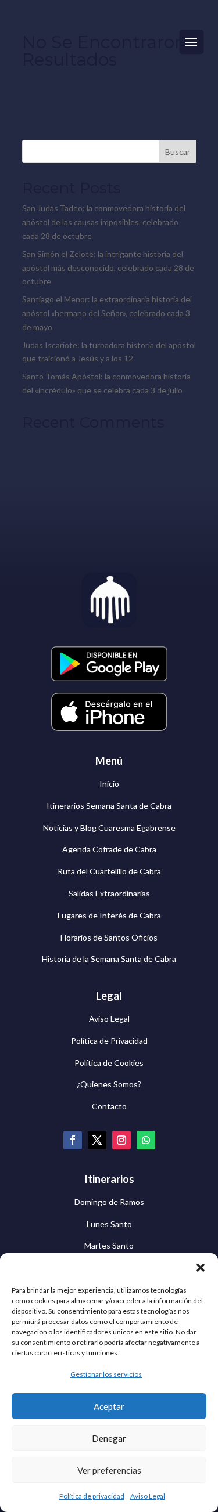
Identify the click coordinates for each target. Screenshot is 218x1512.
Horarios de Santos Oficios (109, 937)
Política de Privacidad (109, 1041)
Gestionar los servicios (106, 1374)
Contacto (109, 1106)
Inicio (109, 783)
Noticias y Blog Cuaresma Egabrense (109, 828)
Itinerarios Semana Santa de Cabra (109, 806)
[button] (200, 1268)
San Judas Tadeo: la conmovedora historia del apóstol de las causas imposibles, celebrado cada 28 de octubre (103, 222)
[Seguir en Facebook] (72, 1140)
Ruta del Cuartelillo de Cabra (109, 871)
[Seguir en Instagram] (121, 1140)
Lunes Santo (109, 1224)
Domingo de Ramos (109, 1202)
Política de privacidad (91, 1496)
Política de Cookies (109, 1063)
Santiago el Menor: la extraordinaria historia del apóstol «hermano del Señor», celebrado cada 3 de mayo (107, 313)
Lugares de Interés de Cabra (109, 915)
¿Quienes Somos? (109, 1084)
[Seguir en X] (97, 1140)
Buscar (177, 152)
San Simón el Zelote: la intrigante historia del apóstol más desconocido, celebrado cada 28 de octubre (108, 268)
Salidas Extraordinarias (109, 893)
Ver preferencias (109, 1470)
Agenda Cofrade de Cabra (109, 849)
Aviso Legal (147, 1496)
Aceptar (109, 1406)
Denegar (109, 1438)
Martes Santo (109, 1245)
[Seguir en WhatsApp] (146, 1140)
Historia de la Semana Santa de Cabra (109, 959)
